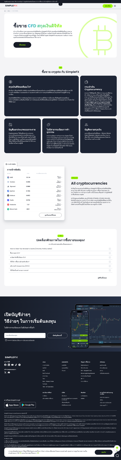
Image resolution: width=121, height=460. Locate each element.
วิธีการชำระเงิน (84, 368)
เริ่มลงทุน (22, 45)
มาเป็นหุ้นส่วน (84, 396)
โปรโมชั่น (45, 384)
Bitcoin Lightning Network (88, 373)
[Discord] (9, 372)
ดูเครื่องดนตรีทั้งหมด (50, 215)
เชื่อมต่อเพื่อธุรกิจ (66, 402)
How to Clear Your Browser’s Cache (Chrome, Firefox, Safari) (31, 249)
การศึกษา (45, 396)
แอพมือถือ (64, 365)
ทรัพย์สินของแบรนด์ (66, 405)
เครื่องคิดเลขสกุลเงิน (104, 373)
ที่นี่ (20, 453)
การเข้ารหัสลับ (46, 365)
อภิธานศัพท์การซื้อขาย (48, 398)
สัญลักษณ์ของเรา (85, 365)
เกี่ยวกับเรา (64, 396)
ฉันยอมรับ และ (21, 340)
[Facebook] (5, 365)
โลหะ (44, 378)
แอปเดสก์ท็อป (65, 368)
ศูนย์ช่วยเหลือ (103, 365)
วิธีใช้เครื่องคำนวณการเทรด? (19, 270)
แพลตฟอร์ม (65, 362)
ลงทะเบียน (108, 6)
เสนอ (8, 11)
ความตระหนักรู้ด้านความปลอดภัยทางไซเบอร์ (69, 399)
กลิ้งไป (101, 400)
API (82, 378)
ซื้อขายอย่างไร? (15, 253)
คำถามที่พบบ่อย (103, 368)
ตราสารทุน (45, 376)
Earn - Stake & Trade (48, 381)
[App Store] (12, 407)
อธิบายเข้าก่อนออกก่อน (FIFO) (19, 266)
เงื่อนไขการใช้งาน (16, 340)
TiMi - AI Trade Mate (48, 386)
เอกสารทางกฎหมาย (104, 397)
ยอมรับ (104, 452)
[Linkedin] (9, 365)
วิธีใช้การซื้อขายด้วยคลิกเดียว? (19, 262)
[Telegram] (19, 365)
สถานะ (101, 370)
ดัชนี (44, 370)
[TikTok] (16, 365)
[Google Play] (28, 407)
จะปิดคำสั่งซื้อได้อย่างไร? (18, 257)
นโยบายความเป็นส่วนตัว (29, 340)
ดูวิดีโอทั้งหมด (102, 278)
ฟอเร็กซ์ (44, 368)
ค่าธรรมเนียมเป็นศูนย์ (86, 376)
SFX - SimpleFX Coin (86, 370)
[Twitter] (5, 372)
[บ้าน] (5, 11)
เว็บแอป (63, 370)
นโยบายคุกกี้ (103, 405)
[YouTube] (12, 365)
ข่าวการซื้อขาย (84, 381)
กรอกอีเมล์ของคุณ (11, 335)
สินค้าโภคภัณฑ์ (46, 373)
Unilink (82, 398)
